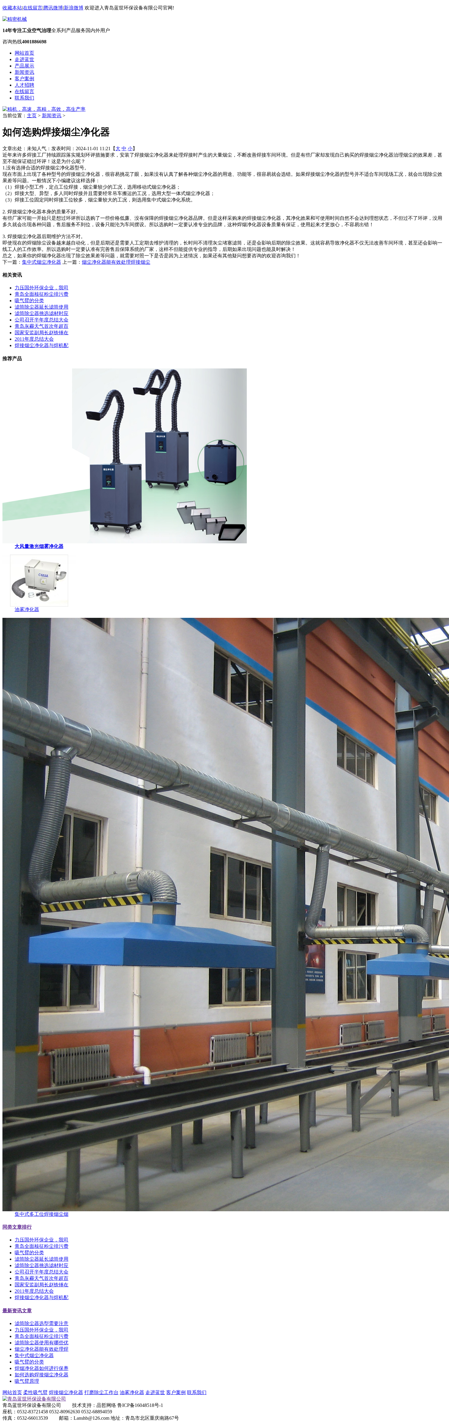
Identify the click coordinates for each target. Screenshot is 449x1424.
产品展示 (24, 65)
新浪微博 (73, 7)
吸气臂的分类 (29, 300)
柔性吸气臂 (35, 1392)
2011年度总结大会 (34, 339)
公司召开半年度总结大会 (41, 319)
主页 (32, 115)
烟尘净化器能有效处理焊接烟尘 (116, 262)
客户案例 (24, 78)
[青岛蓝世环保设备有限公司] (34, 1398)
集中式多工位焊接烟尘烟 (41, 1214)
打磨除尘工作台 (101, 1392)
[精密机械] (14, 19)
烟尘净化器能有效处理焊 (41, 1349)
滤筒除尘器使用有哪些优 (41, 1342)
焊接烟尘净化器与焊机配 (41, 345)
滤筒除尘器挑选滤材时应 (41, 313)
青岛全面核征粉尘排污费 (41, 294)
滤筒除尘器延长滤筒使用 (41, 307)
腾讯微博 (53, 7)
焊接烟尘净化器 (66, 1392)
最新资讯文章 (17, 1310)
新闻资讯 (24, 72)
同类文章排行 (17, 1227)
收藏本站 (12, 7)
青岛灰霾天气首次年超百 (41, 326)
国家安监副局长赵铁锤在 (41, 332)
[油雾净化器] (39, 604)
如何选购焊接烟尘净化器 (41, 1374)
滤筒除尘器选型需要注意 (41, 1323)
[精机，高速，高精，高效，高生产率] (44, 109)
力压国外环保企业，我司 (41, 287)
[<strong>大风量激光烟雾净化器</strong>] (124, 541)
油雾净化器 (27, 609)
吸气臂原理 (27, 1381)
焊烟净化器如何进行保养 (41, 1368)
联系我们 (24, 97)
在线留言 (32, 7)
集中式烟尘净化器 (41, 262)
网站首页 (24, 53)
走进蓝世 (24, 59)
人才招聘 (24, 85)
